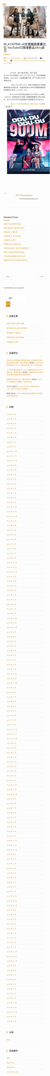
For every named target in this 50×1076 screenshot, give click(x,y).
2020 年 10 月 (12, 739)
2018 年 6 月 (11, 868)
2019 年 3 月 (11, 827)
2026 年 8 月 (11, 414)
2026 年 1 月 (11, 447)
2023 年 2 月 (11, 609)
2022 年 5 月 (11, 651)
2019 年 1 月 (11, 836)
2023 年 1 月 (11, 614)
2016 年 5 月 (11, 984)
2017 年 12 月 (12, 896)
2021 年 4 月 (11, 711)
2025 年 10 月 (12, 461)
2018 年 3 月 (11, 882)
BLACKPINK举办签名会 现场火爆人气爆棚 (28, 104)
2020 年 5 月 (11, 762)
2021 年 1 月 (11, 725)
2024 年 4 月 (11, 544)
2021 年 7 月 (11, 697)
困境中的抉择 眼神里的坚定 (14, 252)
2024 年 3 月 (11, 549)
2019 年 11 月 (12, 790)
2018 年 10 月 (12, 850)
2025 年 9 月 (11, 465)
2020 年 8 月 (11, 748)
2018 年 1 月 (11, 892)
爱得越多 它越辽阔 (11, 232)
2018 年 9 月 (11, 854)
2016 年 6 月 (11, 980)
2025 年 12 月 (12, 451)
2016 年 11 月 (12, 956)
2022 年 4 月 (11, 655)
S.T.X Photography (14, 58)
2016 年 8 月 (11, 970)
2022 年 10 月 (12, 627)
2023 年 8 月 (11, 581)
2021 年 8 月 (11, 692)
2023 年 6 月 (11, 590)
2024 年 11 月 (12, 512)
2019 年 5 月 (11, 817)
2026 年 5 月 (11, 428)
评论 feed (10, 1067)
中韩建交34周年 (10, 240)
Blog (5, 61)
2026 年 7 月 (11, 419)
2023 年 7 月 (11, 586)
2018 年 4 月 (11, 878)
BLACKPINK (24, 61)
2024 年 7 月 (11, 530)
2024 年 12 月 (12, 507)
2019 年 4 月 (11, 822)
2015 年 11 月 (12, 1007)
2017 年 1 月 (11, 947)
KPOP (16, 61)
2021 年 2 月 (11, 720)
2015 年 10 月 (12, 1012)
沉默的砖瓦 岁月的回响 (12, 236)
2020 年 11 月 (12, 734)
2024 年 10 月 (12, 516)
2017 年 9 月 (11, 910)
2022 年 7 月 (11, 641)
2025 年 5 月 (11, 484)
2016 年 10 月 (12, 961)
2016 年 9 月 (11, 966)
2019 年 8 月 (11, 803)
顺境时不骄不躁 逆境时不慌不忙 (16, 260)
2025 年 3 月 (11, 493)
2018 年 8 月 (11, 859)
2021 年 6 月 (11, 702)
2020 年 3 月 (11, 771)
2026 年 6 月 (11, 424)
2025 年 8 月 (11, 470)
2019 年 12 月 (12, 785)
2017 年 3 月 (11, 938)
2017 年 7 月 (11, 919)
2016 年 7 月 (11, 975)
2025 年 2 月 (11, 498)
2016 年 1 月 (11, 998)
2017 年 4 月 (11, 933)
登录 (8, 1058)
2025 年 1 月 (11, 502)
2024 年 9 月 (11, 521)
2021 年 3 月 (11, 715)
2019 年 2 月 (11, 831)
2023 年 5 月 (11, 595)
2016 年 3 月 (11, 993)
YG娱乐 (9, 63)
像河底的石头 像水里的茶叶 (14, 228)
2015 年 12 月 (12, 1003)
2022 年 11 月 (12, 623)
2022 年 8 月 (11, 637)
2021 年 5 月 (11, 706)
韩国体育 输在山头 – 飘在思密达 (19, 379)
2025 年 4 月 (11, 488)
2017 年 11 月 (12, 901)
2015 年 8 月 (11, 1021)
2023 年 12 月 (12, 563)
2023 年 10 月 (12, 572)
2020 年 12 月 (12, 729)
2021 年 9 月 (11, 688)
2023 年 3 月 (11, 604)
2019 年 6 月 (11, 813)
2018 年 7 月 (11, 864)
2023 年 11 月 (12, 567)
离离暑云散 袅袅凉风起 (12, 244)
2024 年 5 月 (11, 539)
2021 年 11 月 (12, 678)
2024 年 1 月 (11, 558)
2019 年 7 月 (11, 808)
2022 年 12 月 (12, 618)
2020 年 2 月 (11, 776)
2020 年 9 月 (11, 743)
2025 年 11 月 (12, 456)
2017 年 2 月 (11, 942)
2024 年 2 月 (11, 553)
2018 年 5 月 (11, 873)
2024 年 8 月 (11, 525)
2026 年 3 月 (11, 437)
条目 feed (10, 1063)
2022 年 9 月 (11, 632)
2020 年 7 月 (11, 753)
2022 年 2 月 (11, 664)
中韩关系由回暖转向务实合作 (15, 256)
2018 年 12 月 (12, 841)
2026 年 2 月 (11, 442)
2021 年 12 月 (12, 674)
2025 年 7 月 (11, 475)
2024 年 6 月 (11, 535)
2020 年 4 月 (11, 766)
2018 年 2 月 (11, 887)
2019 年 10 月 (12, 794)
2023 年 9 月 (11, 576)
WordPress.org (12, 1072)
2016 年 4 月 (11, 989)
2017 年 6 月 (11, 924)
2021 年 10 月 (12, 683)
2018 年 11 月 (12, 845)
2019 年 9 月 (11, 799)
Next (39, 277)
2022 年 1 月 (11, 669)
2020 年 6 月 (11, 757)
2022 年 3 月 (11, 660)
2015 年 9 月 (11, 1017)
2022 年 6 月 (11, 646)
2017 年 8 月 (11, 915)
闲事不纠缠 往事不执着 (12, 224)
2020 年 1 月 (11, 780)
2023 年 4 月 (11, 600)
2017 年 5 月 (11, 929)
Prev (10, 277)
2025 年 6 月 (11, 479)
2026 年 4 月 (11, 433)
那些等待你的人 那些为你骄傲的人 (17, 248)
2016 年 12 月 (12, 952)
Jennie (32, 61)
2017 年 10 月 (12, 905)
